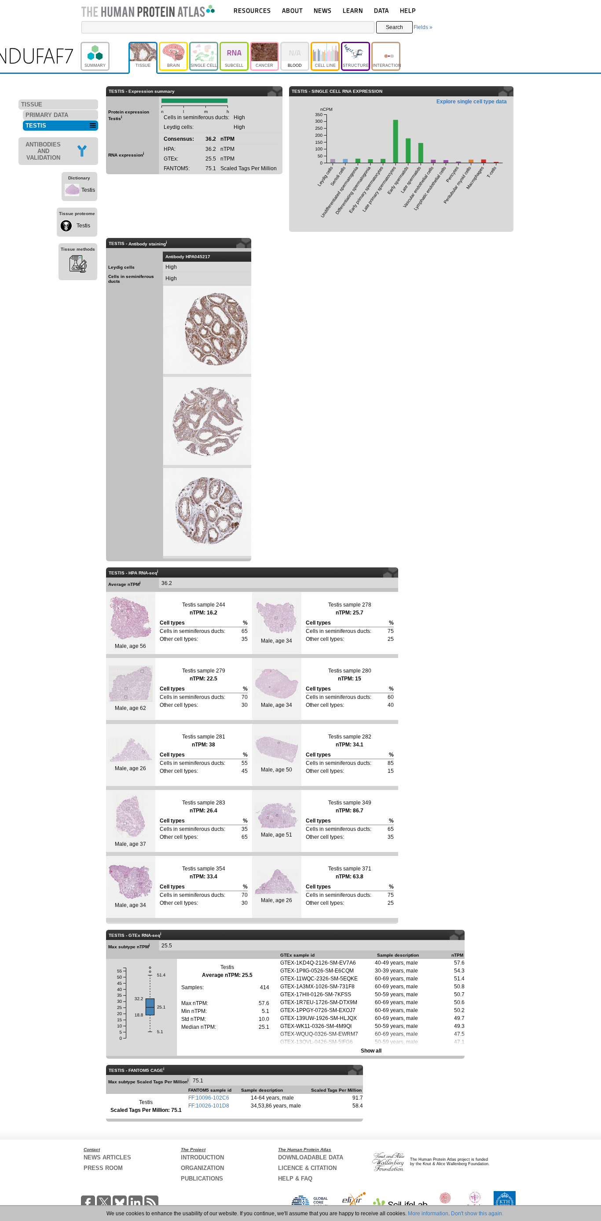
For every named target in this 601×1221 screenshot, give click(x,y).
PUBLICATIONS (202, 1178)
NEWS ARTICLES (107, 1157)
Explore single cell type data (471, 102)
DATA (381, 10)
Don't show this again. (477, 1213)
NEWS (323, 10)
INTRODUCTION (202, 1157)
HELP (408, 10)
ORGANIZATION (202, 1168)
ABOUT (292, 10)
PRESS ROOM (103, 1168)
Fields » (423, 27)
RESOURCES (252, 10)
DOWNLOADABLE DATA (310, 1157)
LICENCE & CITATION (307, 1168)
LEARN (353, 10)
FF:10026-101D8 (208, 1106)
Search (394, 27)
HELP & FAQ (295, 1178)
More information (428, 1213)
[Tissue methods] (78, 265)
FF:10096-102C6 (208, 1098)
